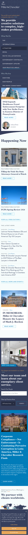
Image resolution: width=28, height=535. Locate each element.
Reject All (14, 528)
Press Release (11, 229)
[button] (3, 3)
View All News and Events (12, 282)
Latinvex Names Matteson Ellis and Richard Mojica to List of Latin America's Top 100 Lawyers (14, 234)
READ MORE (8, 117)
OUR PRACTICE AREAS (11, 67)
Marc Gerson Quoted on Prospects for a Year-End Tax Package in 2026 (11, 246)
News (9, 241)
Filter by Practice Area (8, 399)
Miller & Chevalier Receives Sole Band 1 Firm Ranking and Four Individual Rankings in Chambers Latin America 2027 (13, 271)
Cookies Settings (14, 524)
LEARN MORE (7, 481)
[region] (14, 522)
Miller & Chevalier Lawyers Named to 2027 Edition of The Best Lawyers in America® (14, 258)
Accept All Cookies (14, 532)
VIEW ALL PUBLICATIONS (10, 219)
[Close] (26, 511)
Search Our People (7, 389)
